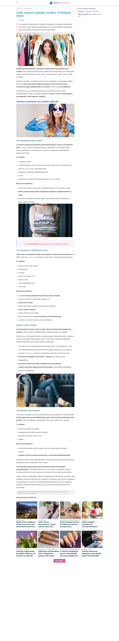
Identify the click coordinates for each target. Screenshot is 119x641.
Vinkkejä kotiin (87, 549)
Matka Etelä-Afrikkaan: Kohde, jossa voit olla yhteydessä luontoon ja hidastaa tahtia (26, 524)
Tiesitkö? (85, 520)
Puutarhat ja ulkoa (22, 549)
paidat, (24, 147)
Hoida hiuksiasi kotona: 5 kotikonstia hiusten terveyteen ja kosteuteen (70, 524)
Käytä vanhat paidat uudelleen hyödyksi (53, 244)
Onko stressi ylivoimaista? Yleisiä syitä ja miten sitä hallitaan (46, 524)
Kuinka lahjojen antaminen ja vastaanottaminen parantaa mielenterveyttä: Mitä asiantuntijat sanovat (91, 524)
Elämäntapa (19, 8)
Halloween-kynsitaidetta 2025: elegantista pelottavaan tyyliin (48, 553)
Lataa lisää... (59, 561)
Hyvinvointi (42, 520)
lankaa (51, 179)
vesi (49, 299)
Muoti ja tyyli (27, 8)
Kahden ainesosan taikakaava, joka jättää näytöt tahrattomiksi (91, 553)
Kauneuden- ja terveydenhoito (70, 520)
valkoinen (32, 257)
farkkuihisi (28, 353)
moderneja (54, 87)
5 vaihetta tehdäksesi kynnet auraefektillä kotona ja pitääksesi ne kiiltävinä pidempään (70, 553)
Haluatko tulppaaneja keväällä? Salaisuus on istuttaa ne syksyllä (25, 553)
